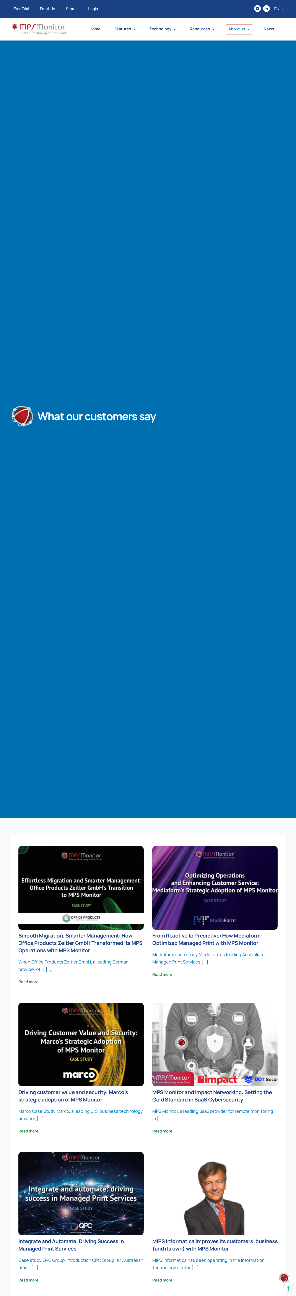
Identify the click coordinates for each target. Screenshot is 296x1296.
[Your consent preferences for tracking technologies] (288, 1288)
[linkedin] (266, 8)
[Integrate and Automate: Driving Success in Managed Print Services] (81, 1155)
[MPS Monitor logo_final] (38, 26)
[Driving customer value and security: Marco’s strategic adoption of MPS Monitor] (81, 1006)
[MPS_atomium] (284, 1275)
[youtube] (257, 8)
